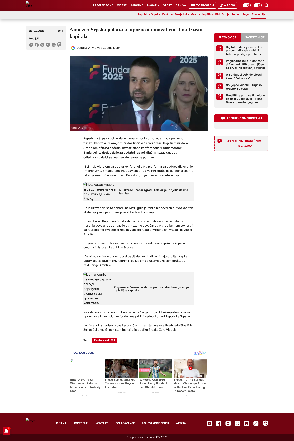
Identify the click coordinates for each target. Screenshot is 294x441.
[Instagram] (228, 423)
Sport (167, 5)
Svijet (246, 14)
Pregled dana (103, 5)
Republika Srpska (148, 14)
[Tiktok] (256, 423)
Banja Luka (182, 14)
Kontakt (102, 423)
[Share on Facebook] (37, 45)
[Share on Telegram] (42, 45)
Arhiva (181, 5)
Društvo (167, 14)
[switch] (247, 5)
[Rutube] (246, 423)
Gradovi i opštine (202, 14)
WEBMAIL (182, 423)
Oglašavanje (125, 423)
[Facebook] (218, 423)
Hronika (137, 5)
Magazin (153, 5)
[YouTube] (209, 423)
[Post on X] (48, 45)
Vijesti (122, 5)
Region (235, 14)
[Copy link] (31, 45)
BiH (217, 14)
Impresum (81, 423)
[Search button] (266, 5)
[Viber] (265, 423)
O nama (61, 423)
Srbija (225, 14)
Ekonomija (258, 14)
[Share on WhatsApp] (54, 45)
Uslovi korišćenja (155, 423)
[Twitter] (237, 423)
